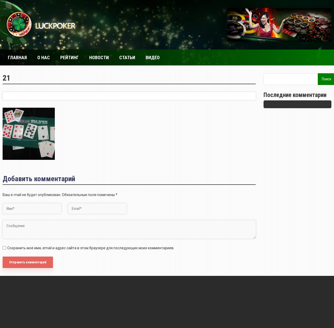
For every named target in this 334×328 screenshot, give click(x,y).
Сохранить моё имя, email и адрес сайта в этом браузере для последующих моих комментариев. (90, 248)
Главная (17, 57)
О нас (43, 57)
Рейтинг (69, 57)
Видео (153, 57)
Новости (99, 57)
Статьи (127, 57)
